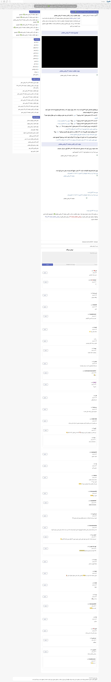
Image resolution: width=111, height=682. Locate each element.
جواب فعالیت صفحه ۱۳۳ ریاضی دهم (30, 91)
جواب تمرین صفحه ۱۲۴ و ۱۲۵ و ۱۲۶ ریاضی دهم (28, 106)
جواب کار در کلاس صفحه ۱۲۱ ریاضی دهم (29, 112)
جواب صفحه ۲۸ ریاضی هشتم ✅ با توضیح (28, 14)
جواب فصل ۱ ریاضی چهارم (32, 123)
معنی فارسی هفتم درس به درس (31, 139)
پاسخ (45, 272)
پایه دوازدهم (35, 69)
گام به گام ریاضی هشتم (33, 142)
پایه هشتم (35, 58)
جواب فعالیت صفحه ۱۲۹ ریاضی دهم (30, 97)
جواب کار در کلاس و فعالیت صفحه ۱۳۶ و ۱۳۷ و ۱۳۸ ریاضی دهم (27, 87)
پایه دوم (36, 42)
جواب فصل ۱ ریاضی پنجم (33, 126)
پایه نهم (36, 61)
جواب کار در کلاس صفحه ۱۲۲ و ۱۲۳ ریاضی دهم (28, 109)
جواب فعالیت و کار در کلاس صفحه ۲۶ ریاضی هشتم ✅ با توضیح (84, 12)
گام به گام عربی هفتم (33, 136)
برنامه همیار (95, 678)
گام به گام (35, 75)
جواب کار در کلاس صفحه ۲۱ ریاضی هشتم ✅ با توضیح (26, 32)
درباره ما (103, 1)
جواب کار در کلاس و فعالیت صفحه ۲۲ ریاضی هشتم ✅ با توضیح (26, 28)
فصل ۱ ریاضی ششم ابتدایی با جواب (30, 133)
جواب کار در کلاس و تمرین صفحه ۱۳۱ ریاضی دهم (27, 94)
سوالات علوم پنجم (34, 130)
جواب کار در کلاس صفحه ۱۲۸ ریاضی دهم (29, 100)
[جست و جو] (15, 1)
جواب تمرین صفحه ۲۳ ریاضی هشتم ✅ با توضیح (27, 25)
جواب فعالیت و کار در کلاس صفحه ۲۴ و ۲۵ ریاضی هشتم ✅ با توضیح (26, 21)
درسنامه (36, 72)
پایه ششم (36, 53)
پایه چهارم (35, 47)
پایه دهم (36, 64)
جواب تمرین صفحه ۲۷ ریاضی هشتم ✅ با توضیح (27, 17)
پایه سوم (36, 45)
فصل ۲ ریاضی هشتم (75, 18)
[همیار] (108, 1)
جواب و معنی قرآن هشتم (33, 145)
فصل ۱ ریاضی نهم (34, 151)
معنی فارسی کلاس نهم (33, 148)
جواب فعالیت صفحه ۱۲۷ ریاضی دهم (30, 103)
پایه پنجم (36, 50)
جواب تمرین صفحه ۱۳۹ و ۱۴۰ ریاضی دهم (29, 82)
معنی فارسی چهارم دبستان (32, 120)
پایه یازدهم (35, 66)
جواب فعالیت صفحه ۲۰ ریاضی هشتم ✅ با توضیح (27, 35)
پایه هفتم (36, 56)
